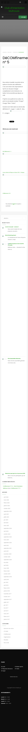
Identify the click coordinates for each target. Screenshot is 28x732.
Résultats (6, 640)
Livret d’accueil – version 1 (12, 227)
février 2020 (6, 571)
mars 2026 (6, 500)
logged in (14, 204)
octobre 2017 (7, 596)
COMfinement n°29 (6, 193)
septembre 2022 (8, 542)
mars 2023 (6, 539)
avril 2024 (6, 531)
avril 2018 (6, 585)
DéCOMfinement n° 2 (7, 151)
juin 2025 (6, 520)
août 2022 (6, 545)
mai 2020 (6, 562)
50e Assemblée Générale (14, 358)
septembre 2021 (8, 548)
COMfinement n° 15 (15, 488)
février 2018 (6, 588)
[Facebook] (2, 2)
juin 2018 (6, 582)
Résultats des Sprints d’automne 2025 (15, 473)
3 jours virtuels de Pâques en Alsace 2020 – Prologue (13, 172)
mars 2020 (6, 568)
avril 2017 (6, 610)
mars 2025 (6, 525)
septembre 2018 (8, 576)
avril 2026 (6, 497)
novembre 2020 (7, 554)
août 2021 (6, 551)
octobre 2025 (7, 508)
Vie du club (6, 642)
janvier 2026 (7, 505)
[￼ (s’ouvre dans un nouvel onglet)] (15, 113)
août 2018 (6, 579)
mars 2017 (6, 613)
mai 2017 (6, 608)
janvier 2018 (7, 591)
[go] (24, 218)
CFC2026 (6, 631)
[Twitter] (5, 2)
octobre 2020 (7, 556)
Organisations (7, 637)
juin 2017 (6, 605)
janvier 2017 (7, 619)
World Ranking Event (10, 235)
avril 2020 (6, 565)
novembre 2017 (7, 593)
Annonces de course (9, 628)
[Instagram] (8, 2)
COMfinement (21, 52)
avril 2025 (6, 522)
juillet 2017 (6, 602)
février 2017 (6, 616)
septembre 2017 (8, 599)
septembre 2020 (8, 559)
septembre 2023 (8, 537)
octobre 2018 (7, 574)
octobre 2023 (7, 534)
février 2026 (6, 502)
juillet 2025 (6, 517)
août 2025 (6, 514)
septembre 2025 (8, 511)
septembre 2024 (8, 528)
